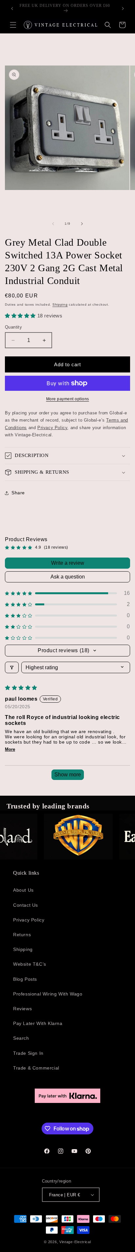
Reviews (22, 1008)
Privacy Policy (28, 919)
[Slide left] (53, 224)
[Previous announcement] (12, 8)
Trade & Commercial (36, 1068)
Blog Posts (25, 979)
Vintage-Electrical (75, 1242)
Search (21, 1038)
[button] (13, 25)
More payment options (67, 399)
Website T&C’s (29, 964)
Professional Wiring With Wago (47, 993)
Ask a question (67, 576)
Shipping (60, 304)
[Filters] (12, 667)
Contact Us (25, 905)
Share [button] (18, 492)
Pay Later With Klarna (38, 1023)
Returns (22, 934)
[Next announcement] (123, 8)
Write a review (67, 563)
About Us (23, 890)
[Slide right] (82, 224)
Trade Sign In (28, 1053)
